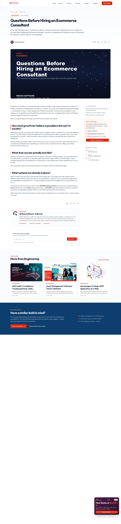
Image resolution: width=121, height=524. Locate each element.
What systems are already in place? (95, 115)
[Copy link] (109, 42)
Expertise (77, 3)
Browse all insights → (105, 260)
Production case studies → (35, 223)
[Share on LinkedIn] (98, 42)
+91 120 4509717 (92, 131)
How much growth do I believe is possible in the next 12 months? (97, 109)
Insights (86, 3)
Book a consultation (96, 140)
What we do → (47, 223)
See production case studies (37, 326)
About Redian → (23, 223)
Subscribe (71, 239)
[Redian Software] (14, 3)
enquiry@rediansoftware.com (96, 134)
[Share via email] (105, 42)
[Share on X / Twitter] (101, 42)
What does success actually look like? (95, 112)
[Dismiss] (117, 499)
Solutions (69, 3)
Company (95, 3)
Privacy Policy (30, 242)
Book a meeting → (106, 512)
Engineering (22, 12)
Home (54, 3)
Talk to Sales (107, 3)
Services (60, 3)
